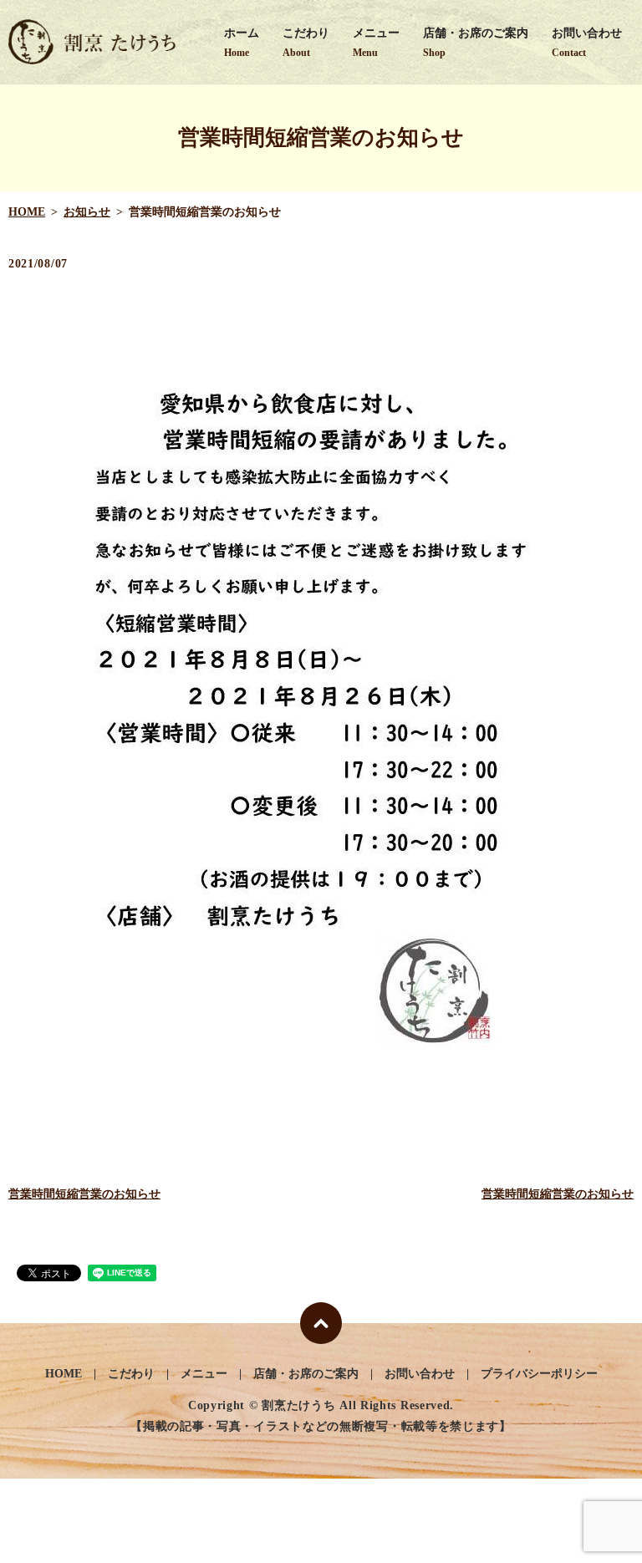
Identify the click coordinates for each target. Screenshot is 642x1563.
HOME (26, 212)
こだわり (306, 43)
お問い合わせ (587, 43)
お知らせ (87, 212)
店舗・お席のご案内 (475, 43)
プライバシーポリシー (539, 1373)
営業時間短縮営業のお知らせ (84, 1194)
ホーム (241, 43)
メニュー (376, 43)
